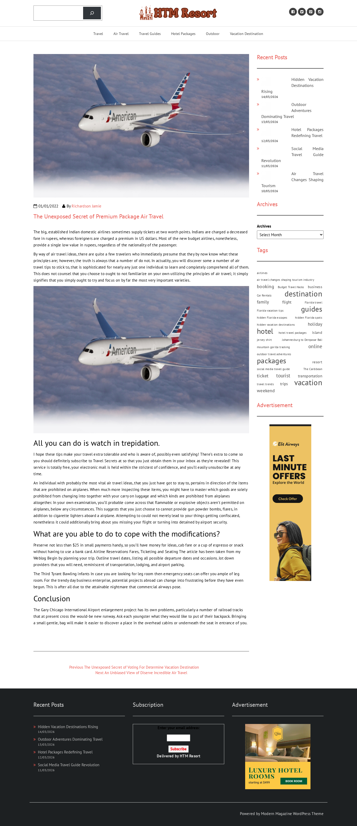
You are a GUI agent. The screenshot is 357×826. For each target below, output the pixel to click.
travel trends (265, 384)
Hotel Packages (183, 33)
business (315, 286)
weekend (266, 391)
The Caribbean (312, 369)
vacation (308, 382)
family (263, 302)
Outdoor (213, 33)
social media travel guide (273, 369)
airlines (262, 273)
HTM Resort (190, 755)
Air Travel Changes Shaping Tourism (292, 179)
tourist (283, 375)
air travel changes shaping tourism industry (285, 280)
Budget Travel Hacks (291, 287)
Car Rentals (264, 295)
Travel (98, 33)
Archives (264, 226)
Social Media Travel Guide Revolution (292, 154)
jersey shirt (264, 340)
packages (271, 361)
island (317, 332)
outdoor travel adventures (274, 354)
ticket (263, 376)
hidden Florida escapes (272, 317)
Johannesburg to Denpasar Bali (302, 340)
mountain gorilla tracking (273, 347)
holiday (315, 324)
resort (317, 362)
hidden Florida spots (308, 317)
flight (287, 302)
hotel (265, 331)
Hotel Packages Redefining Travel (65, 752)
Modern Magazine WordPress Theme (292, 813)
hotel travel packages (293, 333)
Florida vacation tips (270, 310)
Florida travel (313, 302)
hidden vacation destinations (276, 324)
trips (284, 383)
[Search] (92, 13)
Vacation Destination (246, 33)
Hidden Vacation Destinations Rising (292, 85)
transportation (310, 375)
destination (303, 293)
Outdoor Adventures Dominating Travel (70, 739)
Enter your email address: (178, 741)
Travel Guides (150, 33)
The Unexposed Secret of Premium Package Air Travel (98, 216)
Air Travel (121, 33)
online (315, 346)
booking (265, 286)
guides (311, 309)
